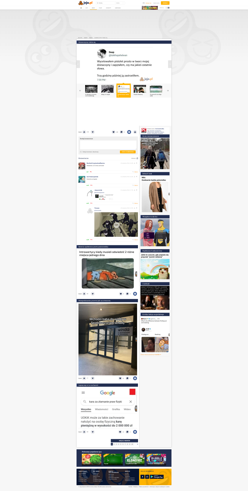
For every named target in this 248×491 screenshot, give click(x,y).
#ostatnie (160, 133)
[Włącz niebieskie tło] (169, 7)
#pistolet (152, 131)
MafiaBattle (95, 474)
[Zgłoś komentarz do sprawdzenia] (135, 163)
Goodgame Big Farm (98, 481)
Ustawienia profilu (112, 479)
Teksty (80, 474)
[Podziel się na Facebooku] (129, 132)
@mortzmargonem (99, 192)
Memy (93, 8)
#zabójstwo (158, 131)
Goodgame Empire (97, 479)
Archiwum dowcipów (83, 477)
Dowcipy (108, 8)
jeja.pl (80, 37)
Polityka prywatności (130, 477)
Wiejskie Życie (96, 476)
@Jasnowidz (97, 210)
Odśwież (133, 158)
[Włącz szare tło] (167, 7)
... (134, 444)
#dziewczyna (150, 132)
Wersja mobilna (82, 473)
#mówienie (155, 133)
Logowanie (111, 476)
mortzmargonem (92, 177)
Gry (87, 8)
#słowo (162, 132)
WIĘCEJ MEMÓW (124, 440)
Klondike (95, 477)
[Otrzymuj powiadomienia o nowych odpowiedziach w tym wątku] (137, 176)
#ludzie (149, 133)
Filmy (100, 8)
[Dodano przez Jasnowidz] (104, 200)
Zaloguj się (148, 3)
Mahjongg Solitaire (82, 481)
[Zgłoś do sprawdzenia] (135, 132)
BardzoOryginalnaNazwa (96, 163)
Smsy (79, 476)
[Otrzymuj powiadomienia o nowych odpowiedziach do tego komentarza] (137, 163)
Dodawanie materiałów (113, 477)
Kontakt (127, 473)
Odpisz (136, 172)
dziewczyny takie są (100, 37)
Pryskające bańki (82, 479)
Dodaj (165, 3)
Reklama (127, 474)
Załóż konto (156, 3)
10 (132, 444)
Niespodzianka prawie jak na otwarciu (94, 300)
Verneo (96, 208)
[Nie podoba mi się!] (95, 132)
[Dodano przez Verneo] (116, 224)
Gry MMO (96, 471)
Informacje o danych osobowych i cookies (130, 480)
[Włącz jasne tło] (166, 7)
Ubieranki (118, 8)
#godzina (157, 132)
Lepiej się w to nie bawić (88, 385)
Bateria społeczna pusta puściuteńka (93, 247)
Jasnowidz (98, 190)
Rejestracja (111, 474)
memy (86, 37)
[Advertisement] (124, 112)
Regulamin (127, 476)
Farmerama (96, 473)
